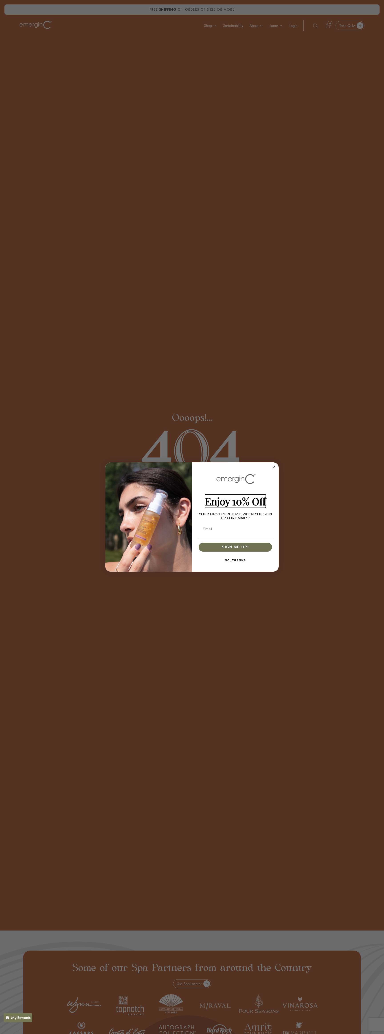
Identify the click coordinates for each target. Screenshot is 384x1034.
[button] (18, 1017)
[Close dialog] (273, 467)
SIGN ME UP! (235, 547)
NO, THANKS (235, 560)
